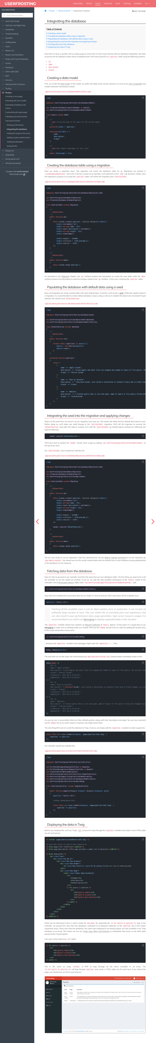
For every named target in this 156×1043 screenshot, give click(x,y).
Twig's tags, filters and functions (96, 931)
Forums (108, 4)
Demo (89, 4)
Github (127, 4)
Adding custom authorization (18, 137)
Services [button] (7, 80)
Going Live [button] (8, 150)
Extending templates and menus (15, 106)
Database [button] (7, 67)
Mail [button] (5, 76)
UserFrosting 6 (23, 171)
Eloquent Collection (92, 625)
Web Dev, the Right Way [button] (13, 25)
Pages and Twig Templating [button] (15, 59)
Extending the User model (15, 100)
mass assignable (135, 84)
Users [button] (6, 46)
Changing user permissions (16, 116)
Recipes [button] (7, 92)
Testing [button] (6, 88)
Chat (117, 4)
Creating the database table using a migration (66, 36)
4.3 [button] (146, 4)
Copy (143, 98)
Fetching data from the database (61, 44)
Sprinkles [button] (7, 38)
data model (65, 84)
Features (78, 4)
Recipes (52, 11)
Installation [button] (8, 29)
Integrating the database (17, 129)
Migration (65, 276)
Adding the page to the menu (18, 133)
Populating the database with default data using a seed (70, 39)
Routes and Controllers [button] (13, 55)
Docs (97, 4)
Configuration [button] (9, 42)
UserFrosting (20, 3)
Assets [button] (6, 63)
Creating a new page (13, 96)
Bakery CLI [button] (8, 50)
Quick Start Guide (10, 21)
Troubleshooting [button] (10, 34)
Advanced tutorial (12, 121)
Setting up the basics (15, 125)
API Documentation (11, 163)
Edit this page (139, 11)
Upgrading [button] (8, 155)
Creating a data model (57, 33)
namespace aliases (66, 582)
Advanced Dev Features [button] (13, 84)
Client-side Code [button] (10, 71)
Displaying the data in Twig (59, 47)
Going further (12, 146)
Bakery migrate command (115, 557)
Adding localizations (15, 142)
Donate (137, 4)
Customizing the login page (16, 112)
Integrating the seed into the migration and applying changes (72, 41)
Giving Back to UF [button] (11, 159)
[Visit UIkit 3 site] (24, 174)
